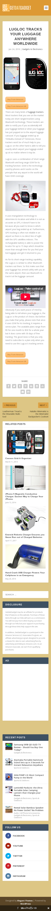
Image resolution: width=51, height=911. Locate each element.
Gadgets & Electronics (32, 49)
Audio (16, 813)
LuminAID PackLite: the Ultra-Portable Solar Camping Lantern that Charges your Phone (28, 791)
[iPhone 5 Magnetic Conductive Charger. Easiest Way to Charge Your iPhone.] (25, 478)
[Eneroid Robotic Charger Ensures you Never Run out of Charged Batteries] (25, 518)
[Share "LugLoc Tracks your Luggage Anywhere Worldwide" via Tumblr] (20, 386)
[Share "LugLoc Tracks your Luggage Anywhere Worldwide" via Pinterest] (25, 386)
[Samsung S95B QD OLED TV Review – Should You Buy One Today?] (8, 746)
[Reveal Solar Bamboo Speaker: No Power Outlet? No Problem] (8, 809)
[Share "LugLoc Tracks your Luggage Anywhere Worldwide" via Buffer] (37, 386)
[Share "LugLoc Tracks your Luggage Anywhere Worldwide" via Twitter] (14, 386)
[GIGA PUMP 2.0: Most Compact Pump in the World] (8, 777)
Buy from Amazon (15, 99)
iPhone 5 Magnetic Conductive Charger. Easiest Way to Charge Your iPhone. (24, 496)
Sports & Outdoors (21, 768)
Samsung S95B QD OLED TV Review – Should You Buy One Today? (28, 747)
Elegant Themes (25, 900)
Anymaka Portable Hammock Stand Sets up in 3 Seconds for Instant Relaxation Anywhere (29, 762)
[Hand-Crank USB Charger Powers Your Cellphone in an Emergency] (25, 556)
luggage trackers (35, 112)
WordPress (25, 903)
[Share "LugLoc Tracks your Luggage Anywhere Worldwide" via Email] (23, 392)
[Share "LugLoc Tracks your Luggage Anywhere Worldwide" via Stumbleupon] (42, 386)
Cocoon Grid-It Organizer (18, 458)
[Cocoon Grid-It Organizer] (25, 442)
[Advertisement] (25, 692)
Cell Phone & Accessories (30, 813)
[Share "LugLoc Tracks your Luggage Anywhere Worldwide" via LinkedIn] (31, 386)
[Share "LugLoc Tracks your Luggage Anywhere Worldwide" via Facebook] (8, 386)
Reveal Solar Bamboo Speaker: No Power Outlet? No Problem (29, 809)
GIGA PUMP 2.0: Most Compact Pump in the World (29, 776)
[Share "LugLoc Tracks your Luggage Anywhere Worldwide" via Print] (28, 392)
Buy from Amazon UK (17, 106)
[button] (25, 196)
